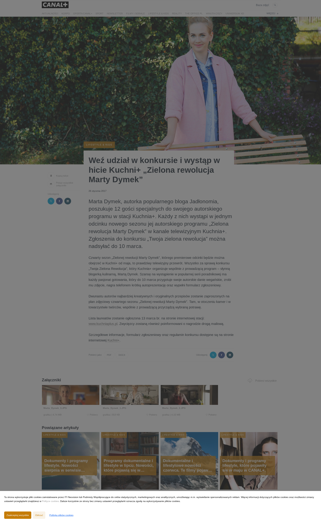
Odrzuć (39, 515)
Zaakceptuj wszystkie (18, 515)
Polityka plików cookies (61, 515)
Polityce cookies (50, 501)
